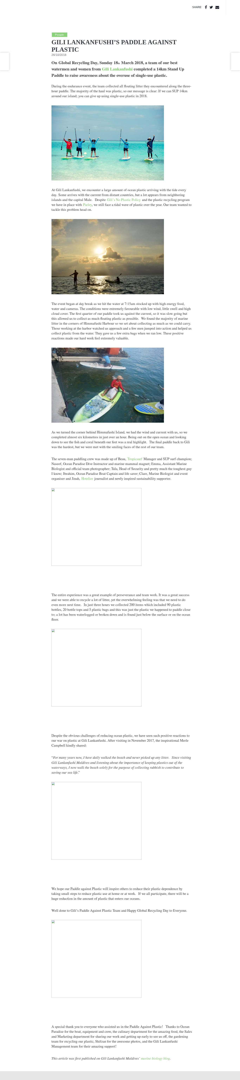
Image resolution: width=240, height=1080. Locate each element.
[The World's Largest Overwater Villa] (235, 61)
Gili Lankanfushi (117, 69)
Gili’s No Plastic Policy (124, 199)
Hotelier (87, 478)
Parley (87, 204)
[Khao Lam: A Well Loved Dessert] (4, 61)
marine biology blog (155, 1058)
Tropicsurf (134, 458)
